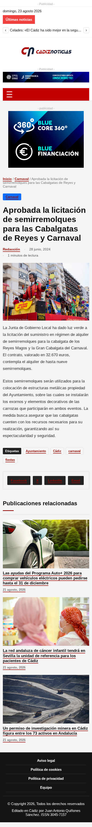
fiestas (10, 460)
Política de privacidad (46, 778)
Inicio (7, 179)
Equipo (46, 787)
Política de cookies (46, 769)
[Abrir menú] (46, 94)
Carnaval (22, 179)
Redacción (11, 249)
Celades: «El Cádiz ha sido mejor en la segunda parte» (46, 30)
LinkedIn (55, 480)
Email (75, 480)
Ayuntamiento (36, 451)
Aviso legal (46, 760)
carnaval (74, 451)
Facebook (19, 480)
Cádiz (57, 451)
